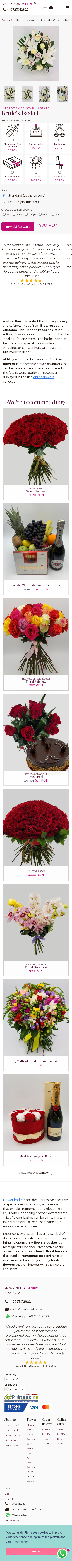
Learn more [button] (20, 1542)
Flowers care (11, 1445)
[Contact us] (62, 1553)
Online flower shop (30, 1448)
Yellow (45, 214)
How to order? (12, 1425)
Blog (6, 1493)
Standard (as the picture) (26, 195)
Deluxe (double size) (23, 202)
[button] (67, 7)
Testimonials (11, 1440)
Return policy (11, 1520)
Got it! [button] (36, 1551)
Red (8, 214)
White (18, 214)
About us (10, 1419)
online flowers (43, 377)
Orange (32, 214)
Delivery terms (12, 1435)
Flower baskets (14, 1200)
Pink (56, 214)
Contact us (10, 1499)
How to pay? (11, 1430)
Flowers (5, 20)
